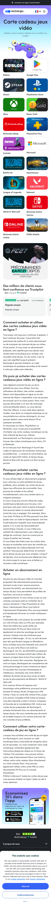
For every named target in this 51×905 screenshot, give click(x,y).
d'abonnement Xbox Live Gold (28, 757)
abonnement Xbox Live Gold (23, 607)
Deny (25, 901)
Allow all (25, 886)
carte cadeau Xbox (24, 760)
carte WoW (34, 672)
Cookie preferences (25, 895)
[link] (14, 813)
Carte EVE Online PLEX (30, 694)
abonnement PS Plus (13, 769)
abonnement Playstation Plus (18, 610)
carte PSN (31, 766)
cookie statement (18, 879)
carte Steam (29, 419)
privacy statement (37, 879)
